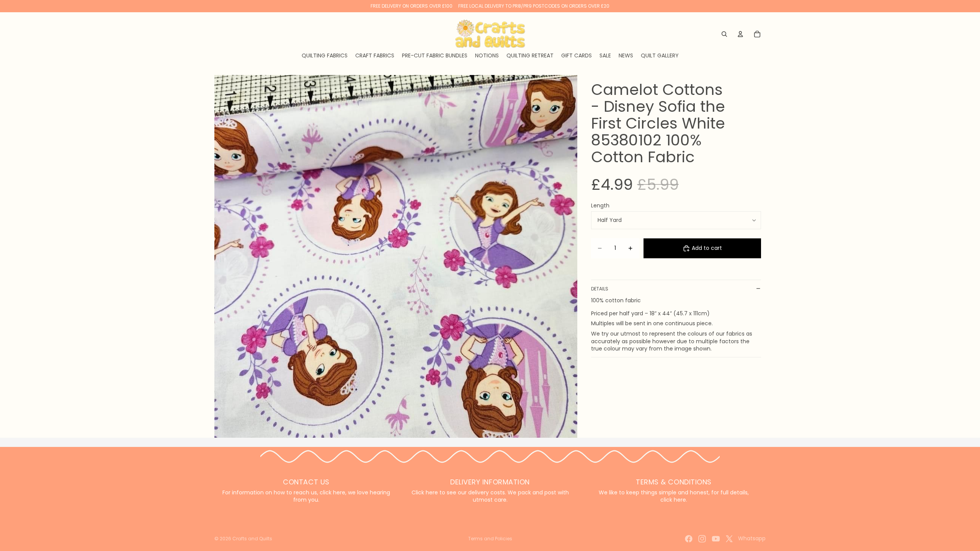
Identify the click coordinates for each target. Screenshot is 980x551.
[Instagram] (702, 538)
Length (600, 205)
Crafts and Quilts (252, 538)
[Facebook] (688, 538)
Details (599, 288)
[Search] (724, 34)
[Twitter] (729, 538)
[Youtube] (715, 538)
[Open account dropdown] (740, 34)
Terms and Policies (490, 538)
